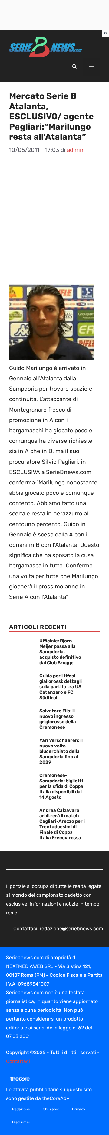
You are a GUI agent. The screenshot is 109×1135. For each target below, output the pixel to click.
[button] (74, 67)
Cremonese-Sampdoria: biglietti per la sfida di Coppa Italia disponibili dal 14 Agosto (61, 786)
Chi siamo (51, 1109)
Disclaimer (21, 1122)
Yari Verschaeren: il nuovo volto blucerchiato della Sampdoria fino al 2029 (61, 751)
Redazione (21, 1109)
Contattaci (18, 1061)
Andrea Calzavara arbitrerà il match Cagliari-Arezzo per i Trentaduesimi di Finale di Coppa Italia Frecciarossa (62, 824)
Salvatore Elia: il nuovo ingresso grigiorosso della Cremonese (57, 719)
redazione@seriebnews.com (71, 928)
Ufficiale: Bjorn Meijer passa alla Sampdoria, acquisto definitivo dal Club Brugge (60, 651)
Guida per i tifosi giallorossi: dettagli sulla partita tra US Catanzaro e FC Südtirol (60, 686)
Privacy (78, 1109)
